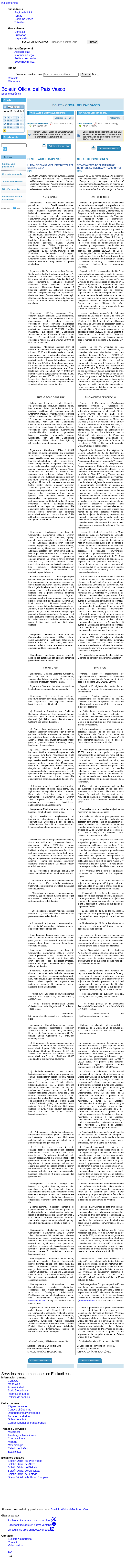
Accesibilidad (22, 51)
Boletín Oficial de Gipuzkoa (24, 1470)
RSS (18, 209)
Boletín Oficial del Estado (22, 1474)
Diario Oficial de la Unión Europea (28, 1477)
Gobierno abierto (17, 1419)
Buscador (20, 35)
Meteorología (15, 1445)
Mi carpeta (14, 81)
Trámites (19, 22)
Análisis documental (109, 149)
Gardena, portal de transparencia (27, 1422)
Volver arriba (15, 1545)
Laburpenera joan (63, 118)
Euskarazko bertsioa (20, 1539)
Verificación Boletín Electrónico (12, 198)
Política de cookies (25, 58)
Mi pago (12, 1441)
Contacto (19, 31)
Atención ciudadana (19, 1416)
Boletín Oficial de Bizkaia (22, 1467)
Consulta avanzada (12, 174)
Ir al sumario (114, 118)
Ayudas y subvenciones (22, 1435)
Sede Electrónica (24, 61)
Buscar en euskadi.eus (35, 41)
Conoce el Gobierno (19, 1409)
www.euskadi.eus (37, 1300)
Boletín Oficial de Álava (21, 1464)
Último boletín (6, 209)
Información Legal (18, 1393)
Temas (18, 15)
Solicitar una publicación (8, 165)
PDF (63, 124)
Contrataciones (17, 1438)
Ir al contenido (9, 2)
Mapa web (20, 38)
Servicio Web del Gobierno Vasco (70, 1509)
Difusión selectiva (11, 189)
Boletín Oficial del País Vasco (33, 89)
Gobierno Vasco (23, 19)
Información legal (24, 55)
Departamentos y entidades (24, 1412)
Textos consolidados (12, 181)
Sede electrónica (11, 93)
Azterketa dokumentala (59, 146)
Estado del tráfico (18, 1448)
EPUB (40, 126)
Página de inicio (23, 12)
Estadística (14, 1451)
